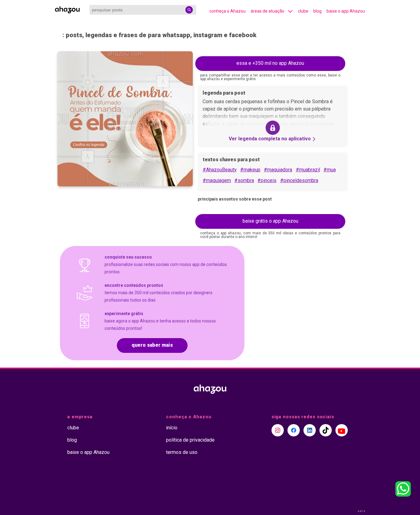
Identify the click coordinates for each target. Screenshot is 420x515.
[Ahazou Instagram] (277, 430)
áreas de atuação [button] (267, 11)
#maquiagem (217, 180)
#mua (329, 170)
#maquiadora (278, 170)
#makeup (250, 170)
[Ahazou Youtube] (341, 430)
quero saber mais (152, 345)
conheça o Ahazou (227, 11)
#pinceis (266, 180)
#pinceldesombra (299, 180)
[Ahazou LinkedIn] (309, 430)
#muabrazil (308, 170)
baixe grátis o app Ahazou (270, 221)
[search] (189, 10)
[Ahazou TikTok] (325, 430)
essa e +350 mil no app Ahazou (270, 63)
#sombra (244, 180)
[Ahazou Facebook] (293, 430)
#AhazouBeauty (220, 170)
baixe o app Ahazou (346, 11)
